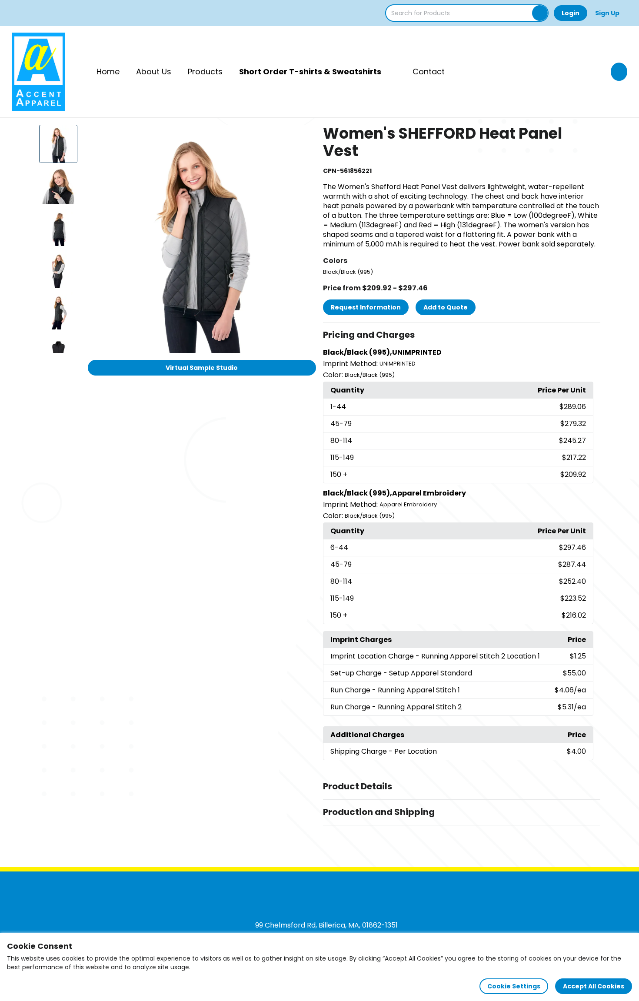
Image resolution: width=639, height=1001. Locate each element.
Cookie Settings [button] (513, 986)
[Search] (540, 13)
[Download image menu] (305, 136)
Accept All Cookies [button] (593, 986)
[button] (461, 335)
